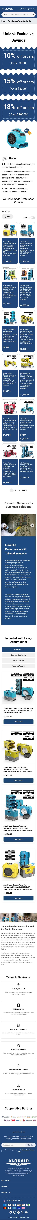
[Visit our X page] (22, 1212)
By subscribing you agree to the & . (19, 1151)
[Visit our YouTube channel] (26, 1212)
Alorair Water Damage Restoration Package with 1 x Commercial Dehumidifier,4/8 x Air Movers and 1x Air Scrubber (18, 710)
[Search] (33, 14)
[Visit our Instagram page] (14, 1212)
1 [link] (11, 490)
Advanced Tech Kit (18, 666)
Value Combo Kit (18, 660)
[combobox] (18, 14)
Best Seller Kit (18, 650)
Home (3, 21)
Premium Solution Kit (18, 655)
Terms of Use (25, 1150)
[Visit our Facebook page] (10, 1212)
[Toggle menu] (2, 9)
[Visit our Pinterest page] (18, 1212)
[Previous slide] (5, 525)
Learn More (18, 721)
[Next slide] (32, 525)
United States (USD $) (13, 1200)
